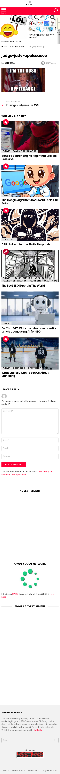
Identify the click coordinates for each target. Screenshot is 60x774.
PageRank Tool (50, 770)
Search (56, 741)
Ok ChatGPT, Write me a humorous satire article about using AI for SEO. (28, 329)
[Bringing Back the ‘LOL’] (14, 27)
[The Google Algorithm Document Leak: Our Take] (30, 181)
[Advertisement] (30, 525)
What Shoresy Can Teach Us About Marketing (24, 374)
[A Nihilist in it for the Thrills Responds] (30, 225)
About (6, 770)
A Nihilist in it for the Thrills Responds (26, 244)
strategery (34, 368)
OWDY (15, 594)
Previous (1, 29)
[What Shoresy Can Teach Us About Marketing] (30, 353)
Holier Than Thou (22, 278)
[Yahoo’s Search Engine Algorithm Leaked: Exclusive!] (30, 137)
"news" (6, 151)
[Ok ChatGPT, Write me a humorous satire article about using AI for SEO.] (30, 308)
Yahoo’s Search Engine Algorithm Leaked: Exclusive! (29, 157)
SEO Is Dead (33, 770)
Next (58, 29)
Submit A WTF (18, 770)
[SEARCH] (56, 10)
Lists (37, 278)
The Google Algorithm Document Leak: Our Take (29, 201)
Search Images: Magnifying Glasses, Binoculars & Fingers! (41, 36)
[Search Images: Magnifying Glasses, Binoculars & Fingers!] (42, 23)
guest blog (9, 239)
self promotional (39, 280)
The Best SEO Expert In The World (23, 286)
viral (54, 280)
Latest (30, 4)
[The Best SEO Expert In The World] (30, 266)
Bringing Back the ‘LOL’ (11, 41)
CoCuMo (38, 730)
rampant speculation (25, 151)
